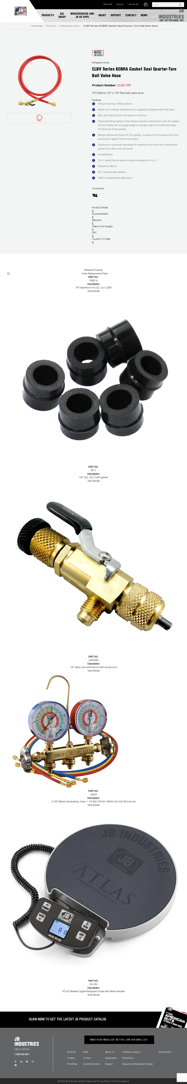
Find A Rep (107, 4)
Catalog (119, 4)
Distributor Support (132, 1052)
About (102, 15)
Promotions (128, 1058)
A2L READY (62, 16)
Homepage (37, 26)
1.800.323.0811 (133, 4)
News (144, 15)
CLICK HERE (37, 1019)
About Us (109, 1052)
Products (48, 15)
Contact (130, 15)
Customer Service (91, 1064)
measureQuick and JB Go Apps (82, 16)
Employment (111, 1058)
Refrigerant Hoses (70, 26)
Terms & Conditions (120, 1081)
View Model (94, 291)
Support (116, 15)
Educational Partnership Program (138, 1064)
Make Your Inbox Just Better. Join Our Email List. (119, 1040)
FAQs (85, 1052)
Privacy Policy (165, 1052)
